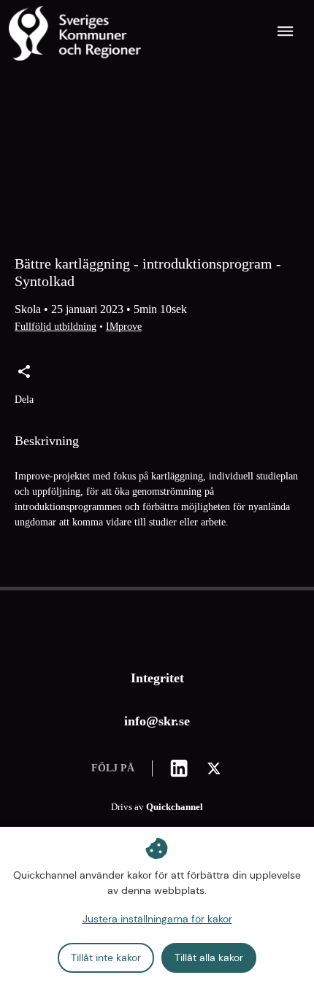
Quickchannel (174, 807)
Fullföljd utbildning (55, 326)
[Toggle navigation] (285, 33)
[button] (24, 385)
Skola (28, 309)
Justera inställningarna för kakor (157, 918)
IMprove (124, 326)
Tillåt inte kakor (106, 957)
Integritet (157, 678)
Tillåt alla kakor (209, 957)
